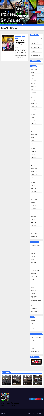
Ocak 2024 (33, 154)
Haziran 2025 (34, 106)
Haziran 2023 (34, 174)
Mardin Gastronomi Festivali (37, 376)
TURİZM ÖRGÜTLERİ (35, 303)
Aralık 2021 (33, 222)
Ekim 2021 (33, 228)
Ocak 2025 (33, 120)
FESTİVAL (33, 256)
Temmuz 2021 (34, 236)
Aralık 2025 (33, 92)
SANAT (17, 38)
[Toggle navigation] (23, 25)
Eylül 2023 (33, 165)
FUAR (32, 259)
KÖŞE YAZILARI (34, 276)
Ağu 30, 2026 (6, 380)
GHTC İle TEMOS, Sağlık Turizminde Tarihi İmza (27, 375)
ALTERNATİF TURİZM (35, 245)
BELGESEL (33, 248)
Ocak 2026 (33, 89)
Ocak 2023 (33, 185)
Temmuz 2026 (34, 72)
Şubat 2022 (33, 216)
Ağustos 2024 (34, 134)
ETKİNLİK (33, 253)
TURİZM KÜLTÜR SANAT (10, 403)
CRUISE (33, 250)
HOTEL (32, 340)
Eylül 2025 (33, 100)
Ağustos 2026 (34, 69)
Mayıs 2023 (33, 177)
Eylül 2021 (33, 230)
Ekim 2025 (33, 97)
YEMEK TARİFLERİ (35, 351)
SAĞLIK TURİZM (34, 284)
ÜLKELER (33, 305)
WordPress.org (34, 328)
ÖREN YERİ (33, 282)
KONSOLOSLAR (34, 273)
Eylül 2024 (33, 131)
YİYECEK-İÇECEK (35, 311)
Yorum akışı (33, 325)
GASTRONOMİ (34, 262)
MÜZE (32, 279)
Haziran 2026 (34, 75)
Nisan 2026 (33, 80)
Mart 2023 (33, 182)
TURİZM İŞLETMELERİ (36, 300)
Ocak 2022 (33, 219)
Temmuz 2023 (34, 171)
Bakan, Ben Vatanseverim (36, 337)
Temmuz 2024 (34, 137)
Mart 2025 (33, 114)
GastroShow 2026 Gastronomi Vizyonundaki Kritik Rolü (36, 42)
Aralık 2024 (33, 123)
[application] (36, 362)
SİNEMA (33, 293)
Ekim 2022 (33, 194)
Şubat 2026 (33, 86)
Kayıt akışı (33, 323)
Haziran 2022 (34, 205)
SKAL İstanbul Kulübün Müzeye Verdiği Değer (20, 42)
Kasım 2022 (33, 191)
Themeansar (3, 413)
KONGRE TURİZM (35, 270)
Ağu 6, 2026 (27, 380)
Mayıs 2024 (33, 143)
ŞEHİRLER (33, 290)
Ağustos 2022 (34, 199)
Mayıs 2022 (33, 208)
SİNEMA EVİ (33, 345)
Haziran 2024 (34, 140)
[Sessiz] (39, 364)
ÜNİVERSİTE (34, 308)
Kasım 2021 (33, 225)
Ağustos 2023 (34, 168)
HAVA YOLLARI (34, 265)
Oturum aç (33, 320)
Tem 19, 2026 (37, 380)
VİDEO (32, 348)
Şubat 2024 (33, 151)
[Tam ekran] (41, 364)
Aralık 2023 (33, 157)
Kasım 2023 (33, 160)
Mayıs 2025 (33, 109)
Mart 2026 (33, 83)
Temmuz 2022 (34, 202)
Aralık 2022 (33, 188)
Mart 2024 (33, 148)
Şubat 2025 (33, 117)
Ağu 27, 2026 (16, 380)
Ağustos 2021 (34, 233)
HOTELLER (33, 267)
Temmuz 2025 (34, 103)
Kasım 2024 (33, 126)
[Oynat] (32, 364)
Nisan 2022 (33, 211)
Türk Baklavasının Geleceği (36, 38)
